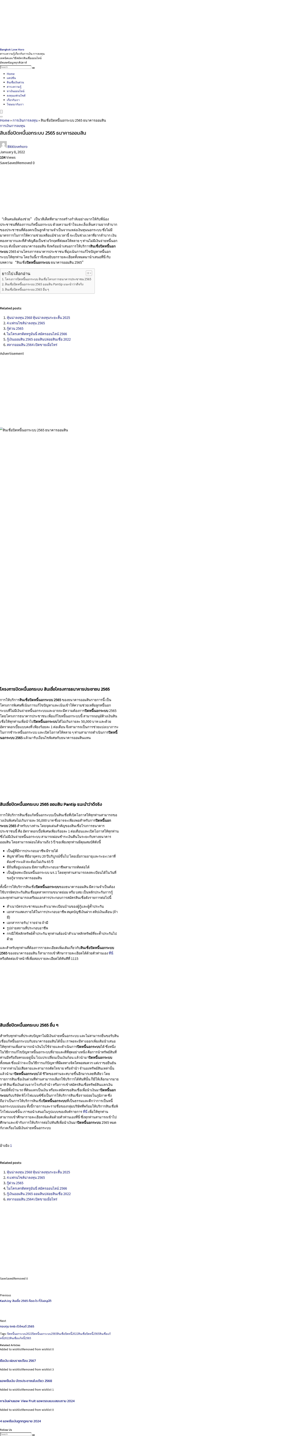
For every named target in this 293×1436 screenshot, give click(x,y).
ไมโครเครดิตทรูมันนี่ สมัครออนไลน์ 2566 (37, 333)
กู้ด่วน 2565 (15, 328)
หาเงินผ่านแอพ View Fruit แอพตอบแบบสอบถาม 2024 (37, 1400)
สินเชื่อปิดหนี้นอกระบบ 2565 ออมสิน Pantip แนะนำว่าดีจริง (44, 284)
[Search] (33, 67)
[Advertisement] (101, 23)
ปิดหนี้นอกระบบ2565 (44, 1334)
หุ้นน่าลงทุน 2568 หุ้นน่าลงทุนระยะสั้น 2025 (38, 317)
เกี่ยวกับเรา (13, 100)
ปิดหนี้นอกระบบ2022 (19, 1334)
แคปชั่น (11, 78)
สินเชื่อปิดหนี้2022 (67, 1334)
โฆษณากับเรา (15, 104)
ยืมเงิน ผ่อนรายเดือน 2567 (18, 1360)
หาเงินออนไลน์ (15, 91)
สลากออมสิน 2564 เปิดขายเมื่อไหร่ (32, 344)
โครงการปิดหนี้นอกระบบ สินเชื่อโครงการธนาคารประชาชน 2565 (48, 279)
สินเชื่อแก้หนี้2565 (20, 1338)
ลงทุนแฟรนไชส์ (16, 95)
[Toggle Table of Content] (87, 273)
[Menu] (1, 111)
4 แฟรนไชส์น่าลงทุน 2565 (26, 322)
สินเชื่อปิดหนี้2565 (88, 1334)
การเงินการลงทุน (25, 120)
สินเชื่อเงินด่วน (15, 82)
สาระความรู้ (14, 87)
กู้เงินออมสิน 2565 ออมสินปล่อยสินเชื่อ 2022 (39, 339)
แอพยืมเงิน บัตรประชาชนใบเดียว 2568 (26, 1380)
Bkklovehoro (17, 146)
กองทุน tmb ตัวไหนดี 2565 (17, 1326)
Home (11, 74)
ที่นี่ (111, 953)
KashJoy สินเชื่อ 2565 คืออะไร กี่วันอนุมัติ (25, 1300)
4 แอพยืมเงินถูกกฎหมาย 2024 (20, 1421)
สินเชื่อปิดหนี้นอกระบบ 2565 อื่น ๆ (27, 289)
